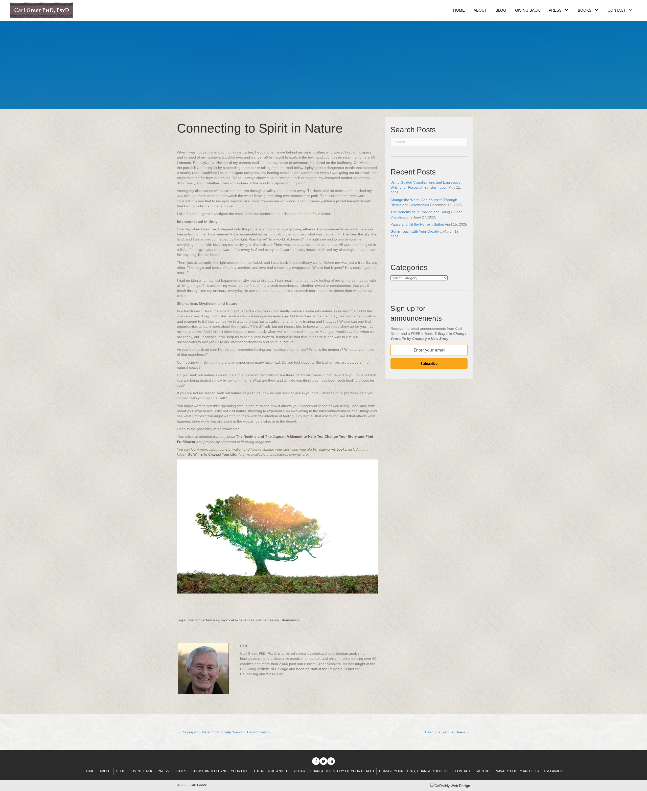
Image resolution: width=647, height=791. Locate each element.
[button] (566, 9)
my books (338, 449)
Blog (120, 771)
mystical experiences (237, 620)
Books (180, 771)
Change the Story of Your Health (342, 771)
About (105, 771)
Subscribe (429, 363)
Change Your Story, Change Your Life (414, 771)
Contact (462, 771)
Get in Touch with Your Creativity (416, 231)
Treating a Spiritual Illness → (447, 732)
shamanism (290, 620)
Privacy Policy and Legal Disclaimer (529, 771)
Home (89, 771)
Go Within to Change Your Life (212, 454)
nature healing (267, 620)
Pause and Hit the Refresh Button (417, 224)
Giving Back (141, 771)
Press (163, 771)
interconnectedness (203, 620)
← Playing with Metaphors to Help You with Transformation (224, 732)
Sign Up (482, 771)
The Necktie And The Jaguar (279, 771)
